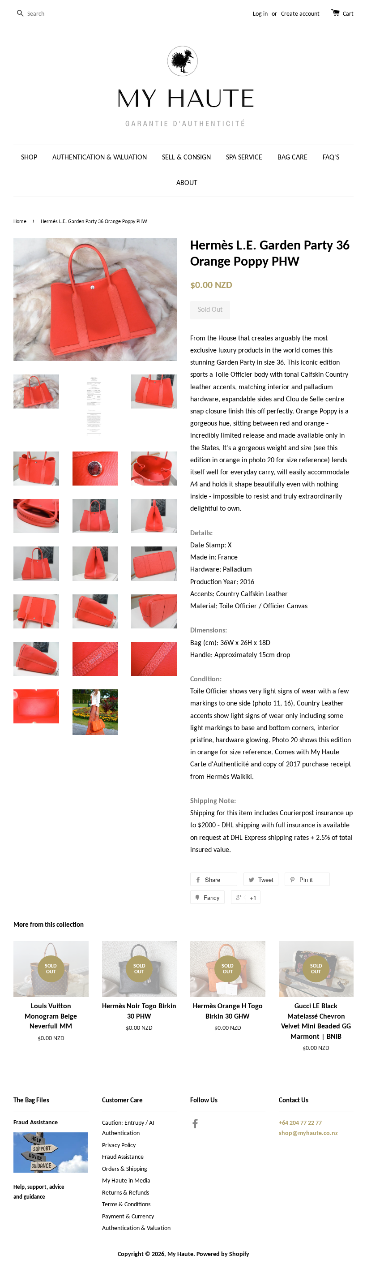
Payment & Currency (128, 1217)
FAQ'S (331, 157)
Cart (348, 14)
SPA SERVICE (244, 157)
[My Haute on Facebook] (195, 1126)
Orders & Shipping (124, 1169)
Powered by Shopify (222, 1254)
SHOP (29, 157)
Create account (300, 14)
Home (19, 221)
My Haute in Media (126, 1181)
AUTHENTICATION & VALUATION (99, 157)
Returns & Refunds (125, 1193)
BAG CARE (292, 157)
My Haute (180, 1254)
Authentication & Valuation (136, 1228)
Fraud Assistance (35, 1123)
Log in (260, 14)
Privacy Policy (119, 1145)
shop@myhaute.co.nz (308, 1133)
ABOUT (186, 183)
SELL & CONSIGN (186, 157)
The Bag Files (31, 1100)
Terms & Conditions (126, 1205)
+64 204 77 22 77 (300, 1123)
